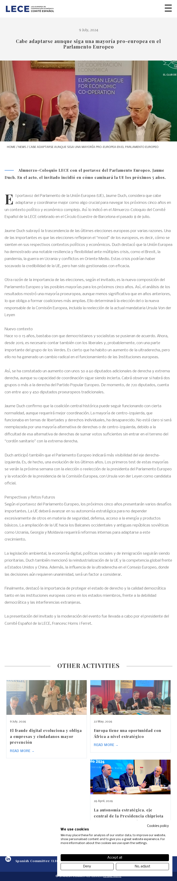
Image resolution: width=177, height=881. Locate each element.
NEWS (22, 147)
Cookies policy (158, 826)
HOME (11, 147)
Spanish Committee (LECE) (38, 861)
